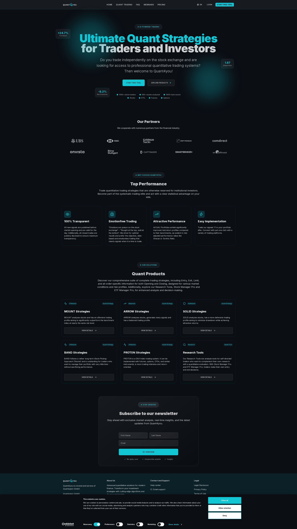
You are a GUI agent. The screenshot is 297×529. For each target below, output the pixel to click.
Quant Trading (124, 4)
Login (209, 5)
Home (109, 4)
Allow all (224, 500)
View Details (87, 330)
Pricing (161, 4)
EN (201, 5)
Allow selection (224, 508)
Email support (159, 489)
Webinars (149, 4)
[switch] (119, 524)
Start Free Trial (224, 5)
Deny (225, 516)
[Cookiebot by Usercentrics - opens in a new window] (68, 524)
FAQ (138, 4)
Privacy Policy (200, 489)
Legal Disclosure (201, 485)
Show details (173, 524)
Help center (155, 485)
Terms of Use (200, 493)
